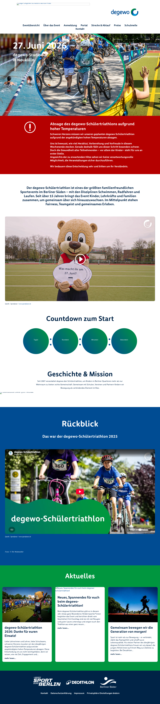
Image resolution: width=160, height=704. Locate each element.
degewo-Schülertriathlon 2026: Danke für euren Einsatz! (23, 632)
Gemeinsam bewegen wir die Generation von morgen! (131, 630)
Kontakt (80, 29)
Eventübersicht (31, 26)
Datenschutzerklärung (61, 693)
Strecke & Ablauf (100, 26)
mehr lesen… (10, 658)
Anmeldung (70, 26)
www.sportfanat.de (25, 304)
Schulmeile (131, 26)
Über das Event (51, 26)
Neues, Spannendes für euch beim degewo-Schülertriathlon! (78, 601)
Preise (117, 26)
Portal (84, 26)
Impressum (79, 693)
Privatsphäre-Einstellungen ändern (103, 693)
